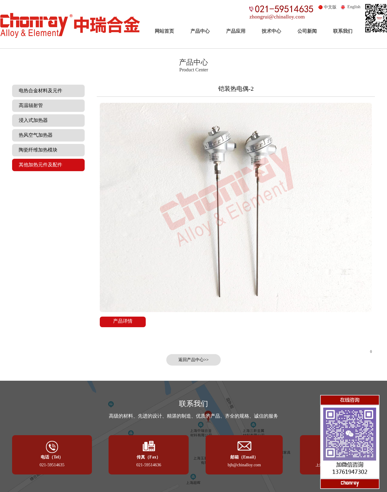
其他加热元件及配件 (38, 164)
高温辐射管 (29, 105)
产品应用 (236, 31)
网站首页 (164, 31)
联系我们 (343, 31)
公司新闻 (307, 31)
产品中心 (200, 31)
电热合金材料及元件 (38, 90)
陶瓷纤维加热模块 (36, 149)
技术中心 (271, 31)
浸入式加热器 (31, 120)
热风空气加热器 (34, 135)
